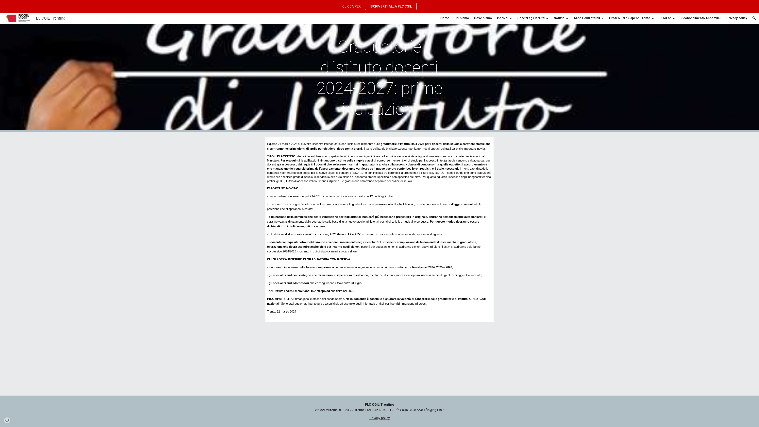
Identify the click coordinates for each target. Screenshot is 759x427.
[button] (754, 18)
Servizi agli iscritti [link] (531, 18)
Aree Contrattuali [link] (587, 18)
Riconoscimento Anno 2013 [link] (701, 18)
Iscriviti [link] (502, 18)
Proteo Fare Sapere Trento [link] (629, 18)
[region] (379, 6)
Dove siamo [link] (483, 18)
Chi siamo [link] (461, 18)
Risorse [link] (665, 18)
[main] (379, 78)
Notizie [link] (559, 18)
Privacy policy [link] (736, 18)
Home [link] (444, 18)
